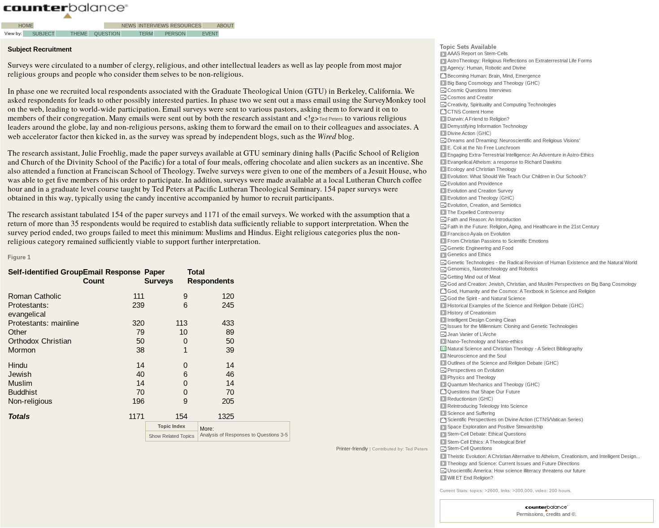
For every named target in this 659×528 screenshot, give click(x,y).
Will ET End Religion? (470, 477)
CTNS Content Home (470, 111)
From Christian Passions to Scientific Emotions (498, 241)
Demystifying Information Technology (487, 126)
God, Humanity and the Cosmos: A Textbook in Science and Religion (521, 291)
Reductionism (462, 398)
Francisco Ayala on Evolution (478, 233)
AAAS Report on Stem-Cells (477, 53)
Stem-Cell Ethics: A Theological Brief (486, 442)
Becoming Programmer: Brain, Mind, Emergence (494, 76)
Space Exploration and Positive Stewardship (495, 426)
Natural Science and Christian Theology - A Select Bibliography (515, 348)
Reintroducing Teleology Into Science (487, 406)
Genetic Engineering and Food (480, 248)
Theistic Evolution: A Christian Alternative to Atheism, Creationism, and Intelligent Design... (543, 456)
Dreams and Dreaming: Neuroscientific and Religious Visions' (513, 140)
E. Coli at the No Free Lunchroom (483, 147)
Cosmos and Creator (470, 97)
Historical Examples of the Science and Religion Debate (507, 305)
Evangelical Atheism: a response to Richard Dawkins (504, 162)
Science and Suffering (471, 413)
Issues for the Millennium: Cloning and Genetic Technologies (512, 326)
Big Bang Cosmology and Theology (485, 83)
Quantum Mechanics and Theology (485, 384)
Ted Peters (331, 119)
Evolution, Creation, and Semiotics (484, 205)
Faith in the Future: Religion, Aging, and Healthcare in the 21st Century (523, 226)
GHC (532, 83)
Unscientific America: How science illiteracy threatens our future (516, 470)
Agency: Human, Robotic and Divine (486, 67)
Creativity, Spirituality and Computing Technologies (501, 104)
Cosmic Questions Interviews (479, 90)
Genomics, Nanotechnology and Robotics (492, 268)
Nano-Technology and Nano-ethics (485, 341)
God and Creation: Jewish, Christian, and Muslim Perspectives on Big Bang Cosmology (542, 284)
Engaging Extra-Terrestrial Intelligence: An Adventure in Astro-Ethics (520, 154)
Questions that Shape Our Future (483, 391)
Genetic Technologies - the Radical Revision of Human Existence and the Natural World (542, 262)
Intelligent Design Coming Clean (481, 320)
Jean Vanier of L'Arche (471, 334)
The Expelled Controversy (475, 212)
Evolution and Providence (475, 183)
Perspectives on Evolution (475, 370)
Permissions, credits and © (545, 514)
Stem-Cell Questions (469, 448)
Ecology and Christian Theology (481, 169)
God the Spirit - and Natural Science (486, 298)
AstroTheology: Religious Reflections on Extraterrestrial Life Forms (519, 60)
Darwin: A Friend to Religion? (478, 119)
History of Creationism (471, 312)
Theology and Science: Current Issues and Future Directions (513, 463)
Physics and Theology (471, 377)
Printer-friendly (352, 448)
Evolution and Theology (472, 198)
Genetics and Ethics (469, 254)
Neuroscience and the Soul (476, 355)
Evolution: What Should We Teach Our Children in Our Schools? (516, 176)
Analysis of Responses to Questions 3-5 (244, 434)
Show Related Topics (172, 436)
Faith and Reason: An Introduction (484, 219)
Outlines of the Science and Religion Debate (494, 363)
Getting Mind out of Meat (473, 276)
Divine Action (461, 133)
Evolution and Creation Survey (480, 190)
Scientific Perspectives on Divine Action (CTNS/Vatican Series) (515, 419)
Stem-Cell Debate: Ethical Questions (486, 433)
